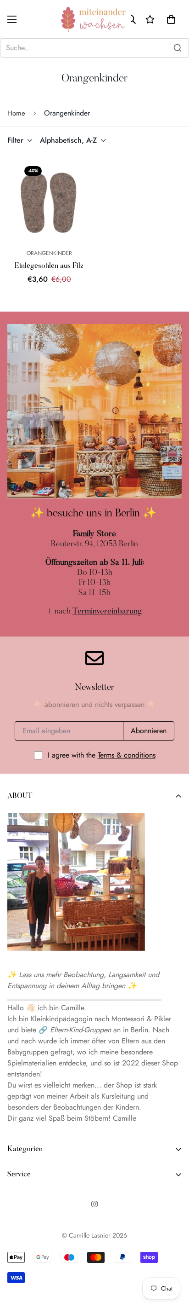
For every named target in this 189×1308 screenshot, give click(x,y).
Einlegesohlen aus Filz (49, 266)
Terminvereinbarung (107, 612)
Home (16, 113)
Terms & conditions (127, 755)
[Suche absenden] (177, 48)
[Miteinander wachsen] (94, 19)
